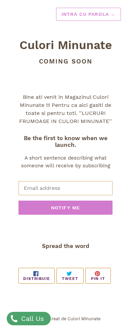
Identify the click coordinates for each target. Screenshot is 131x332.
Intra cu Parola (88, 14)
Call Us (31, 319)
